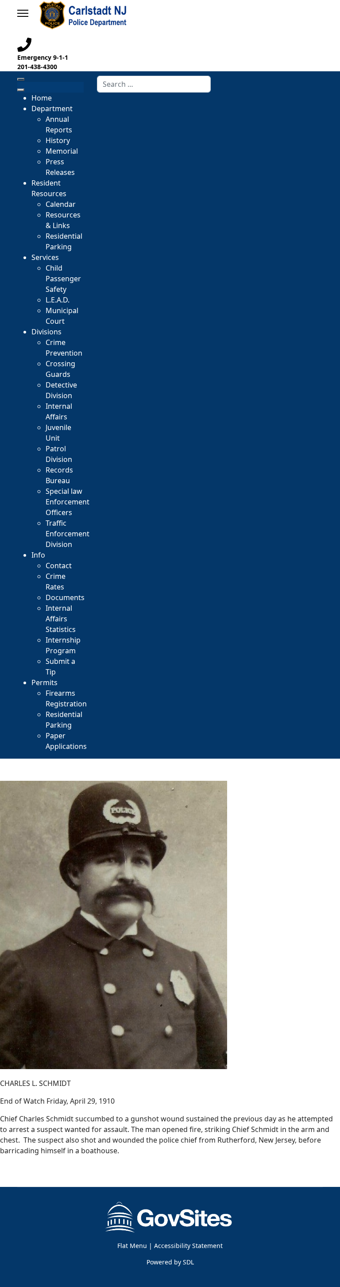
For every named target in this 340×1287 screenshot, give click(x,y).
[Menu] (22, 13)
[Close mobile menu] (20, 90)
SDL (188, 1262)
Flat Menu (132, 1245)
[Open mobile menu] (20, 79)
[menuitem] (41, 98)
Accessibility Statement (188, 1245)
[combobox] (154, 84)
